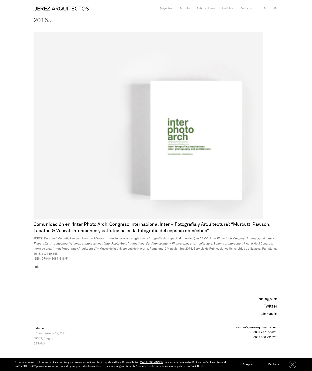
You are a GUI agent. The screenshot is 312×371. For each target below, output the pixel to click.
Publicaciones (206, 8)
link (36, 266)
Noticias (227, 8)
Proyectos (166, 8)
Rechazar (274, 364)
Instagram (267, 298)
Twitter (270, 306)
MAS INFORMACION (151, 362)
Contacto (246, 8)
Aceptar (248, 364)
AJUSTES (199, 366)
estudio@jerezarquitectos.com (256, 327)
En (276, 8)
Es (265, 8)
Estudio (185, 8)
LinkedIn (268, 313)
